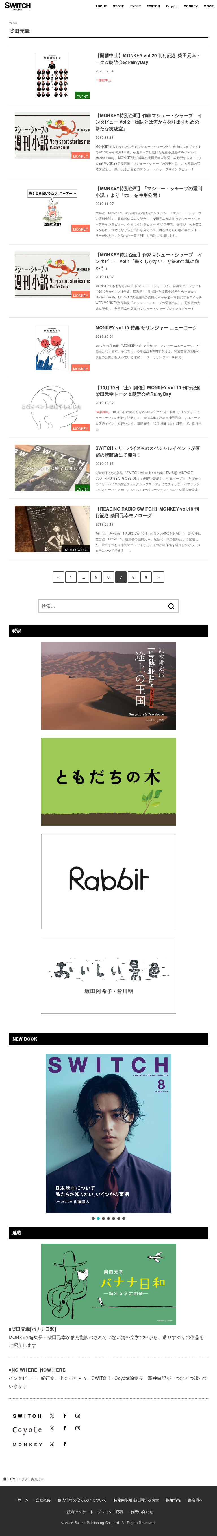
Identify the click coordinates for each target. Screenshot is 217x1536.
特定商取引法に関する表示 (136, 1500)
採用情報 (173, 1500)
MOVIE (209, 6)
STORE (118, 6)
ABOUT (101, 6)
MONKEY (191, 6)
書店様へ (195, 1500)
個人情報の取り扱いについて (82, 1500)
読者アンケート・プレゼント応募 (95, 1511)
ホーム (23, 1500)
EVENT (135, 6)
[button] (93, 1218)
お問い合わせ (142, 1511)
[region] (109, 1137)
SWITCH (153, 6)
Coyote (171, 6)
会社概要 (43, 1500)
